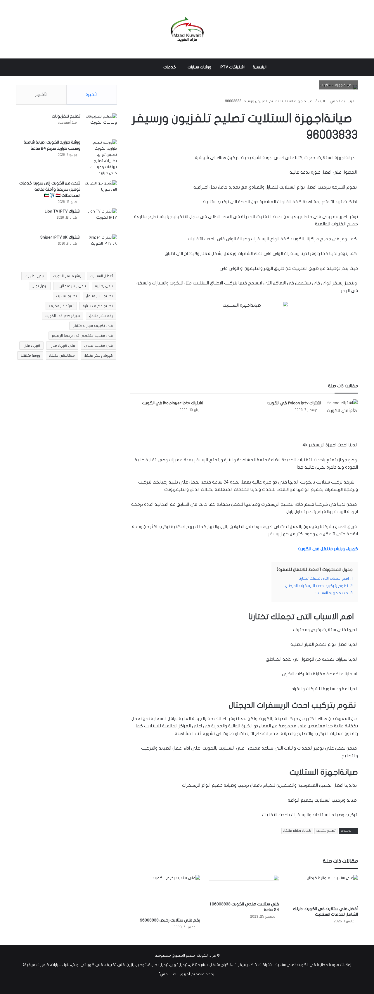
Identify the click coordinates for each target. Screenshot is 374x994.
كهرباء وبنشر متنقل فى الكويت (328, 548)
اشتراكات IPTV (232, 67)
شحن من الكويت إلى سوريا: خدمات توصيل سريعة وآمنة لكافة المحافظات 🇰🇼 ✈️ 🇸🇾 (49, 189)
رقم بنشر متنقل (101, 315)
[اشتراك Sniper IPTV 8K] (101, 245)
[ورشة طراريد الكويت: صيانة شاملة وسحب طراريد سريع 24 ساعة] (101, 157)
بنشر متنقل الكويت (67, 276)
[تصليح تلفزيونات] (101, 124)
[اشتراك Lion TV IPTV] (101, 219)
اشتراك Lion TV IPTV (62, 211)
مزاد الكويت (206, 955)
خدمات (169, 67)
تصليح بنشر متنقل (99, 296)
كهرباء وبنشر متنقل (297, 830)
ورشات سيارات (199, 67)
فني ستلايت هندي (98, 345)
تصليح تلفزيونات (66, 116)
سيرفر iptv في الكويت (62, 315)
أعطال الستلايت (101, 276)
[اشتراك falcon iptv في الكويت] (341, 410)
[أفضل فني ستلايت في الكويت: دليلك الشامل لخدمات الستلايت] (323, 889)
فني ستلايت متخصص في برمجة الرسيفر (82, 335)
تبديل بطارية (104, 286)
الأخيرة (92, 94)
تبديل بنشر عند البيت (71, 286)
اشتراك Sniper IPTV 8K (60, 237)
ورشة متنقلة (30, 355)
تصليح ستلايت (325, 830)
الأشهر (41, 94)
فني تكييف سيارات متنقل (92, 325)
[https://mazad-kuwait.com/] (187, 29)
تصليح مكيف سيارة (98, 306)
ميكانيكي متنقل (62, 355)
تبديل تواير (39, 286)
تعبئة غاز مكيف (61, 306)
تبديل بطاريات (34, 276)
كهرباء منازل (31, 345)
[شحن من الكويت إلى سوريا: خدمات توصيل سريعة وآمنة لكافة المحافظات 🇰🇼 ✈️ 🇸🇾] (101, 191)
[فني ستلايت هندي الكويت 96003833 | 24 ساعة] (244, 886)
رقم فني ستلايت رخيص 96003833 (170, 920)
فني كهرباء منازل (62, 345)
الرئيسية (259, 67)
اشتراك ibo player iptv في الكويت (172, 403)
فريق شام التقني (174, 974)
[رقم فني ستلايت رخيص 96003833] (165, 894)
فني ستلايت (328, 101)
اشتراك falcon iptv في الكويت (294, 403)
